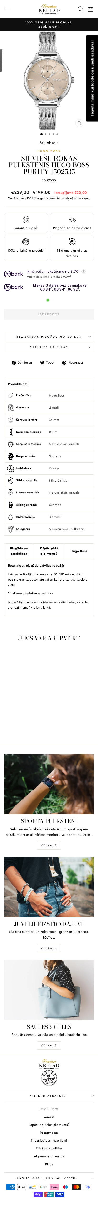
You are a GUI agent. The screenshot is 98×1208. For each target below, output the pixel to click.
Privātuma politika (49, 1148)
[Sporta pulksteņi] (49, 784)
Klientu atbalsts (48, 1096)
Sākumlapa (47, 142)
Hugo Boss (49, 151)
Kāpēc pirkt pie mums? (49, 551)
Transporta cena (44, 198)
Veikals (49, 845)
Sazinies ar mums (49, 347)
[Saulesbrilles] (49, 990)
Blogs (49, 1164)
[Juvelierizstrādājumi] (49, 887)
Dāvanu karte (48, 1109)
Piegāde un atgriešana (19, 551)
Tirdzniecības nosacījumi (49, 1140)
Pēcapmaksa (49, 1132)
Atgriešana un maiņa (49, 1156)
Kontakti (49, 1116)
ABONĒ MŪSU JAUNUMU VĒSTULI (47, 1178)
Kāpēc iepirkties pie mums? (49, 1124)
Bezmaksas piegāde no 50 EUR (48, 337)
